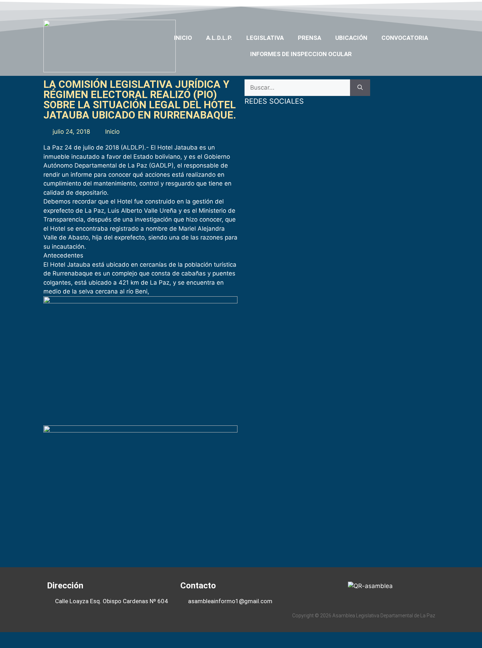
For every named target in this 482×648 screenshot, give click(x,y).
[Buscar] (360, 87)
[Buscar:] (297, 87)
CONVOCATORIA (404, 37)
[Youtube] (404, 8)
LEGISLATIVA (265, 37)
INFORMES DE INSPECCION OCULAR (301, 53)
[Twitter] (390, 8)
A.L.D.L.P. (219, 37)
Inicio (183, 37)
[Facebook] (377, 8)
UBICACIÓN (351, 37)
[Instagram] (418, 8)
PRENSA (309, 37)
